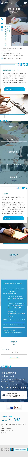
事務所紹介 (8, 218)
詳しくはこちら (10, 89)
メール (4, 332)
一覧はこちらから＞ (14, 357)
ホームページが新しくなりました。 (12, 352)
